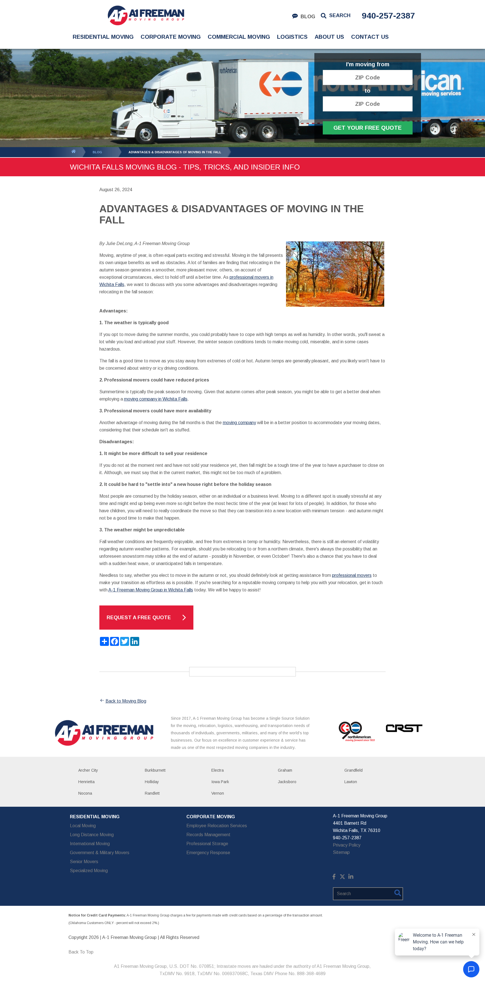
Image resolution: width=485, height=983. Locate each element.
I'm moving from (367, 64)
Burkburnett (155, 770)
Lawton (350, 781)
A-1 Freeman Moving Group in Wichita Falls (150, 589)
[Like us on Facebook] (334, 877)
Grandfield (353, 770)
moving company (239, 422)
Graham (285, 770)
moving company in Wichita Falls (155, 399)
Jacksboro (287, 781)
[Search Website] (397, 894)
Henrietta (86, 781)
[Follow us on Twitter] (342, 877)
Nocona (85, 793)
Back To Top (80, 952)
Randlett (152, 793)
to (367, 91)
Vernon (217, 793)
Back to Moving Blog (126, 701)
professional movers (352, 575)
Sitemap (341, 852)
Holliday (152, 781)
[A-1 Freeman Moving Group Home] (146, 15)
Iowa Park (220, 781)
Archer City (88, 770)
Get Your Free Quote (367, 128)
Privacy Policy (346, 845)
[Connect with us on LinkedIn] (351, 877)
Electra (217, 770)
